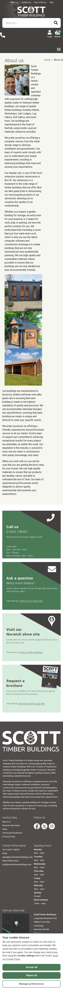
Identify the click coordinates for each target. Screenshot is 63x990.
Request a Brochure (11, 825)
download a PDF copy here (32, 703)
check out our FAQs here (30, 601)
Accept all (31, 967)
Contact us (26, 2)
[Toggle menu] (59, 49)
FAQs (4, 829)
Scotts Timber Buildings (31, 652)
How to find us (40, 2)
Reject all (31, 975)
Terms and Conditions (12, 833)
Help (51, 2)
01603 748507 (17, 532)
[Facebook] (37, 826)
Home (47, 60)
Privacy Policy (8, 836)
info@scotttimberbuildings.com (16, 864)
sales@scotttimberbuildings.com (17, 857)
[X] (44, 826)
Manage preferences (31, 983)
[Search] (56, 23)
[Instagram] (52, 826)
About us (14, 2)
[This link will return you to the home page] (31, 11)
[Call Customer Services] (2, 35)
